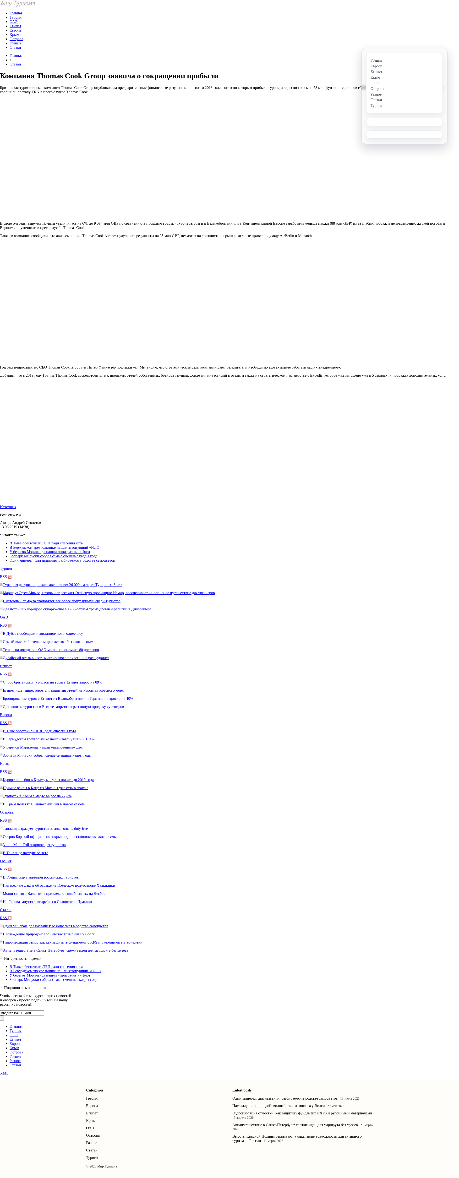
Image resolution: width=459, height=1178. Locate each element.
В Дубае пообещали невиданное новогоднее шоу (43, 633)
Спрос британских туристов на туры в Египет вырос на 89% (52, 682)
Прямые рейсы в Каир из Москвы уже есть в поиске (45, 788)
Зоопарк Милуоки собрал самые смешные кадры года (53, 556)
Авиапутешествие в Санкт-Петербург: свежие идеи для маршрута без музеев (65, 950)
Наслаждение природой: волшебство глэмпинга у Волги (49, 934)
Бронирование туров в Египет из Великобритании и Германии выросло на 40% (68, 698)
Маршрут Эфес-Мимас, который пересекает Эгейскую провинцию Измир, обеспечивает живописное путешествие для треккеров (109, 593)
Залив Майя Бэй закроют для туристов (34, 845)
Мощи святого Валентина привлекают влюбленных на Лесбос (54, 893)
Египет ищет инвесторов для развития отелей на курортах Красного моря (63, 690)
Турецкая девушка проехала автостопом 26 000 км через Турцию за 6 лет (62, 585)
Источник (8, 507)
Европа (16, 30)
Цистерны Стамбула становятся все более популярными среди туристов (61, 601)
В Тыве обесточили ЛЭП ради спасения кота (46, 543)
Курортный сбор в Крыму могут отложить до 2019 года (48, 780)
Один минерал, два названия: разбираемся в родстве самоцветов (62, 560)
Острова (16, 39)
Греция (15, 43)
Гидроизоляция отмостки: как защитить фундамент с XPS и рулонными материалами (72, 942)
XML (4, 1073)
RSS (4, 577)
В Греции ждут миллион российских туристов (41, 877)
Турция (16, 17)
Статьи (15, 47)
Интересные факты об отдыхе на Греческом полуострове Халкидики (59, 885)
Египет (15, 26)
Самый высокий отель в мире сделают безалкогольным (48, 642)
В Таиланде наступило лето (25, 853)
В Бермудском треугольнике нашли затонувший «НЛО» (55, 547)
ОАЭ (14, 22)
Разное (15, 1061)
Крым (14, 35)
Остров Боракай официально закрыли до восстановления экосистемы (60, 837)
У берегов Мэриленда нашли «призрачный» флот (50, 552)
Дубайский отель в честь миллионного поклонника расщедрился (56, 658)
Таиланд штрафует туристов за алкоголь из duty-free (45, 828)
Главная (16, 13)
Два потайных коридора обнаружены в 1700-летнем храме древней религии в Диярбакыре (77, 609)
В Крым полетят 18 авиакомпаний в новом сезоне (44, 804)
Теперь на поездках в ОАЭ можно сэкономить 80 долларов (51, 650)
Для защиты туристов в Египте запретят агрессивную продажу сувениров (63, 707)
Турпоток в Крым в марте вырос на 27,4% (37, 796)
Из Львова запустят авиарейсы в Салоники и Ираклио (47, 902)
